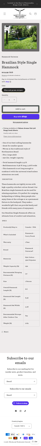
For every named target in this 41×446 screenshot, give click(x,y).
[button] (4, 13)
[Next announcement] (37, 4)
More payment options (20, 122)
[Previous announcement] (4, 4)
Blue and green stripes (13, 90)
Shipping (4, 75)
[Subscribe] (34, 381)
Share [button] (6, 332)
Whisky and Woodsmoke (16, 442)
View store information (12, 136)
